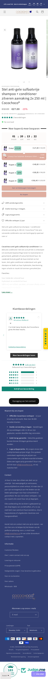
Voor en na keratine (12, 576)
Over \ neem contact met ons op (17, 555)
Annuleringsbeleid (33, 657)
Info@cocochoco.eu (24, 465)
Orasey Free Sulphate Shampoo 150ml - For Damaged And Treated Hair (23, 156)
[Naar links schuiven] (18, 82)
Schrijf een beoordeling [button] (24, 389)
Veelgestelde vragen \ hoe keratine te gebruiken (23, 571)
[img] (19, 318)
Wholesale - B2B (11, 586)
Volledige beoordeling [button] (17, 347)
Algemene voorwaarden (13, 653)
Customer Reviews (12, 550)
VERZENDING (21, 113)
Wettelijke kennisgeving (18, 657)
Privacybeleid (35, 649)
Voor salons (9, 581)
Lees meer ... (7, 292)
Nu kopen (24, 194)
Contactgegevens (38, 653)
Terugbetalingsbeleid (22, 649)
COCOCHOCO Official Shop (23, 647)
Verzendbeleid (27, 653)
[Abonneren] (35, 614)
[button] (4, 11)
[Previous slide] (3, 335)
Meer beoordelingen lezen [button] (24, 355)
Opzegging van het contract (24, 401)
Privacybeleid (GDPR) (12, 566)
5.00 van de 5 (30, 365)
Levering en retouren (13, 560)
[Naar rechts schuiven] (29, 82)
